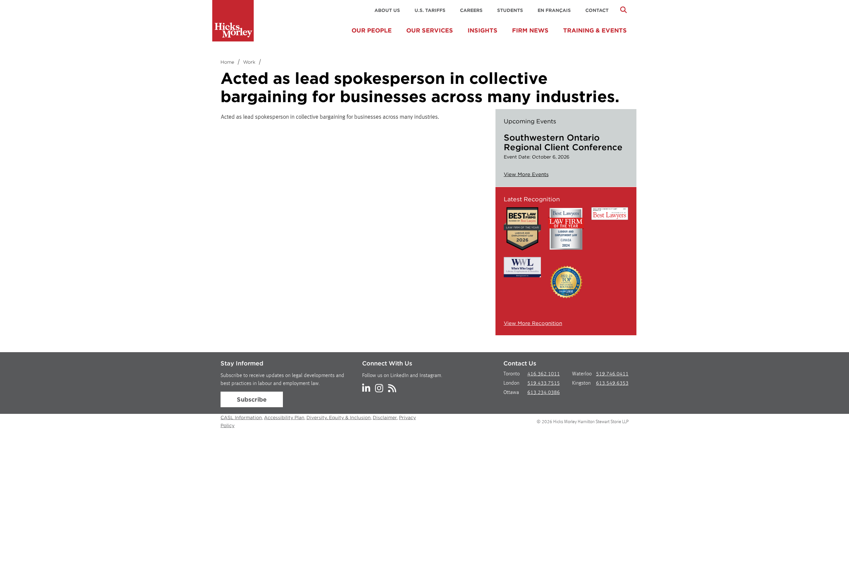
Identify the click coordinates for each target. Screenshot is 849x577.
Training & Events (595, 30)
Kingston (581, 383)
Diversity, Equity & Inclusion (338, 417)
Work (249, 62)
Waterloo (582, 374)
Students (510, 10)
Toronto (511, 374)
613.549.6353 (612, 383)
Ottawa (511, 392)
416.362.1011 (543, 374)
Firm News (530, 30)
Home (227, 62)
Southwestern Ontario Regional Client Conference (563, 142)
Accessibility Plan (284, 417)
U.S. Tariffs (430, 10)
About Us (387, 10)
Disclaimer (385, 417)
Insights (482, 30)
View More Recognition (533, 323)
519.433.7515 (543, 383)
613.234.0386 (543, 392)
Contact (597, 10)
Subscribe (252, 399)
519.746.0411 (612, 374)
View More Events (526, 174)
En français (554, 10)
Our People (372, 30)
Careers (471, 10)
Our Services (429, 30)
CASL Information (241, 417)
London (511, 383)
